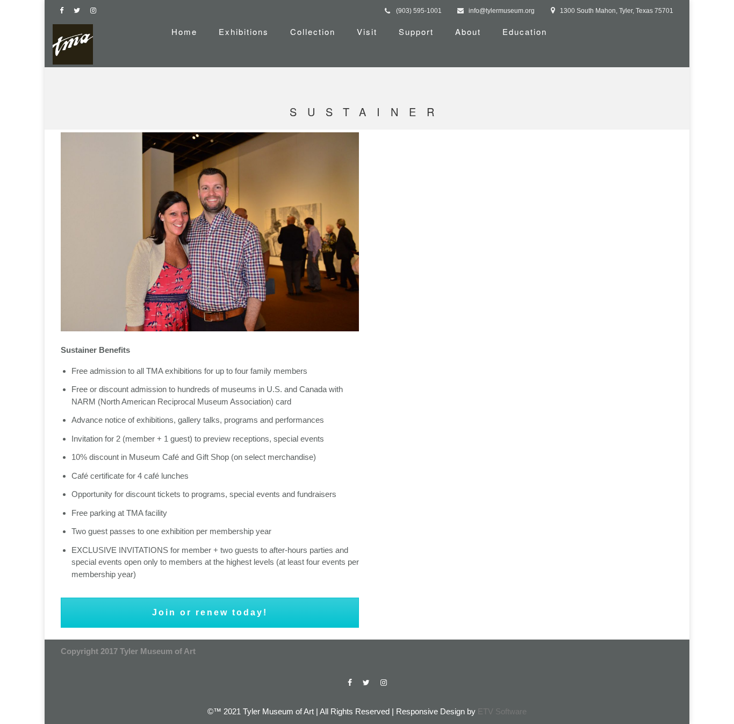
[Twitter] (79, 10)
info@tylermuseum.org (502, 11)
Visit (367, 31)
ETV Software (502, 711)
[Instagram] (95, 10)
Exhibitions (244, 31)
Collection (312, 31)
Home (184, 31)
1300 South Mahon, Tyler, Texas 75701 (616, 11)
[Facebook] (64, 10)
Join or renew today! (210, 612)
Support (416, 31)
